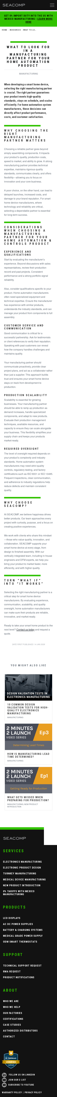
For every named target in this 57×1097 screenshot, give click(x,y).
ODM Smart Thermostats (20, 941)
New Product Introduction (21, 885)
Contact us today (25, 629)
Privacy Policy (33, 1092)
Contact (9, 1036)
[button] (52, 5)
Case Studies (12, 1024)
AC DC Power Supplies (18, 924)
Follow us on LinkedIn (21, 1075)
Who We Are (11, 1001)
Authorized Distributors (20, 1030)
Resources (15, 30)
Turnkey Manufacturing (19, 873)
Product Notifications (18, 977)
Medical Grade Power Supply (23, 935)
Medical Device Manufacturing (24, 879)
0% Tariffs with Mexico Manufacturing (19, 893)
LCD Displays (11, 918)
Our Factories (12, 1013)
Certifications (13, 1018)
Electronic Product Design (22, 867)
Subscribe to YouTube (21, 1085)
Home (4, 30)
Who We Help (11, 1006)
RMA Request (12, 971)
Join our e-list (17, 1080)
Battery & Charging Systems (23, 929)
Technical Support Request (22, 965)
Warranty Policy (12, 1092)
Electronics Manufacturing (22, 861)
